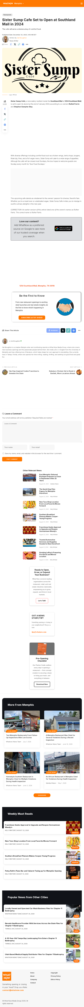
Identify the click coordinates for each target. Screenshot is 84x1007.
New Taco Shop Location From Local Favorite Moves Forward (49, 504)
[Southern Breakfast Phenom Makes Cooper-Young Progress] (29, 517)
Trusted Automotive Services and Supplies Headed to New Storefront (49, 542)
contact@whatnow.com (13, 990)
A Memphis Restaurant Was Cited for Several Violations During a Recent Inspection (60, 737)
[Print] (23, 44)
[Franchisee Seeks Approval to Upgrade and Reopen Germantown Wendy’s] (29, 530)
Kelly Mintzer (54, 496)
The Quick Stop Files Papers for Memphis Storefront (47, 491)
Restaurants (7, 15)
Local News (12, 731)
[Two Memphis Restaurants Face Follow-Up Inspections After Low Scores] (22, 721)
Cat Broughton (22, 38)
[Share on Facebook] (11, 44)
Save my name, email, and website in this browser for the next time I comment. (33, 453)
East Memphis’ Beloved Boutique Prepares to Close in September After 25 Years (50, 477)
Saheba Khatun (54, 484)
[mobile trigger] (82, 3)
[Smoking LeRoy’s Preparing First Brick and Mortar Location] (29, 555)
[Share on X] (15, 44)
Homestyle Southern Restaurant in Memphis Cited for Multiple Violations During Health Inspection (21, 779)
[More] (27, 44)
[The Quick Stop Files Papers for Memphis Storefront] (29, 492)
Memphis (75, 832)
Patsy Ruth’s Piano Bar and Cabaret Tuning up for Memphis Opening (33, 871)
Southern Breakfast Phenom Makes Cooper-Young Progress (48, 516)
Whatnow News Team (13, 742)
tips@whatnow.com (39, 632)
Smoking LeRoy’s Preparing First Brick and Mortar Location (50, 554)
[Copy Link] (19, 44)
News (76, 916)
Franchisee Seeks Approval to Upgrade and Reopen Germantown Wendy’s (50, 529)
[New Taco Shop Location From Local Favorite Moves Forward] (29, 505)
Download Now (42, 684)
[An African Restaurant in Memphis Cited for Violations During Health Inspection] (62, 762)
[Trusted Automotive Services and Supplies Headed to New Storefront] (29, 543)
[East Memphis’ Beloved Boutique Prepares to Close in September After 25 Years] (29, 477)
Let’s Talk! (42, 601)
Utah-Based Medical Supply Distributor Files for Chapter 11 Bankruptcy (34, 954)
